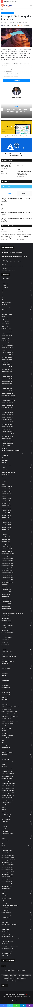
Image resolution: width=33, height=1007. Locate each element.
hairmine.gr (5, 663)
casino (3, 467)
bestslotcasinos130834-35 (8, 398)
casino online (5, 975)
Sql (3, 893)
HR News (4, 678)
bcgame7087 (5, 326)
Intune (3, 690)
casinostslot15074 (6, 589)
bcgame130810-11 (6, 319)
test (18, 164)
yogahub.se (5, 955)
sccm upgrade (5, 980)
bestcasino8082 (6, 340)
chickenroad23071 (6, 623)
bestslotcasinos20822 (7, 412)
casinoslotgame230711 (7, 568)
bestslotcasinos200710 (8, 410)
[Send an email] (8, 25)
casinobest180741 (6, 496)
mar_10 (4, 740)
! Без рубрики (5, 278)
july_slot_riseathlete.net (8, 723)
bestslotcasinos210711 (7, 414)
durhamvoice (5, 642)
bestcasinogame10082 (7, 345)
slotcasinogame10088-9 (8, 855)
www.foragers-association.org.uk (10, 946)
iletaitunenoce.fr (6, 687)
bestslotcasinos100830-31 (8, 395)
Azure (7, 9)
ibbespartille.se (5, 680)
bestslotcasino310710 (7, 383)
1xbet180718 (5, 285)
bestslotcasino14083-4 (8, 357)
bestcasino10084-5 (7, 331)
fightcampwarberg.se (7, 651)
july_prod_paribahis (6, 718)
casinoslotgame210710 (7, 565)
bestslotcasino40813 (7, 386)
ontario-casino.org (6, 802)
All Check (4, 304)
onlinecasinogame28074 (8, 795)
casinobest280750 (6, 520)
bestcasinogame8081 (7, 352)
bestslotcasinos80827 (7, 441)
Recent (24, 193)
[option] (16, 109)
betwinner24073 (6, 445)
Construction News (7, 630)
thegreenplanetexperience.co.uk (10, 905)
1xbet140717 (5, 283)
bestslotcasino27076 (7, 371)
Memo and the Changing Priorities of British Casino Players (16, 111)
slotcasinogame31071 (7, 879)
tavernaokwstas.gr (6, 898)
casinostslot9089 (6, 608)
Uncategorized (5, 919)
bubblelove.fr (5, 460)
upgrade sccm (19, 980)
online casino (5, 978)
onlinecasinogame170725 (8, 788)
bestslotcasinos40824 (7, 438)
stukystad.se (5, 895)
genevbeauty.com (6, 658)
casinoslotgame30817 (7, 575)
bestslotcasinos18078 (7, 405)
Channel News (5, 618)
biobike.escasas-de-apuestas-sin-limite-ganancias (14, 453)
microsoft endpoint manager (25, 975)
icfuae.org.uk (5, 682)
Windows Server (6, 934)
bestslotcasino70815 (7, 390)
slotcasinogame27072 (7, 874)
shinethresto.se (6, 852)
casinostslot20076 (6, 594)
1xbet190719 (5, 287)
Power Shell (5, 821)
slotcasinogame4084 (7, 881)
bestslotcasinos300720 (8, 433)
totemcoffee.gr (6, 910)
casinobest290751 (6, 522)
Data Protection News (7, 632)
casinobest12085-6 (7, 489)
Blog (3, 457)
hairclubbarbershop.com (8, 661)
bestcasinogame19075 (7, 350)
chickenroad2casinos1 (7, 625)
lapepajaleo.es (5, 733)
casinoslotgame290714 (8, 572)
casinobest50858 (6, 532)
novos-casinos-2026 (7, 769)
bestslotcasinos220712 (7, 417)
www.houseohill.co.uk (7, 948)
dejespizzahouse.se (7, 635)
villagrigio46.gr (5, 929)
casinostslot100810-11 (7, 587)
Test (3, 900)
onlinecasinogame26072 (8, 793)
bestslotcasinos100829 (8, 393)
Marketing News (6, 745)
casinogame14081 (6, 544)
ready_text (4, 828)
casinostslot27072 (6, 596)
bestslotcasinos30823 (7, 436)
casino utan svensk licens (8, 472)
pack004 (4, 807)
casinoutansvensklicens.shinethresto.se (12, 611)
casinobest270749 (6, 517)
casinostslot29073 (6, 599)
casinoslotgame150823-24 (8, 556)
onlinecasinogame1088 (7, 781)
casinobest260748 (6, 515)
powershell (12, 978)
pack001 (4, 804)
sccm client (23, 978)
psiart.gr (4, 824)
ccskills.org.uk (5, 615)
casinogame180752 (7, 548)
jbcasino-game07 (6, 692)
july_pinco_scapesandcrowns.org (10, 716)
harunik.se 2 (5, 673)
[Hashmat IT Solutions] (7, 5)
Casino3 (4, 481)
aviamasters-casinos (7, 314)
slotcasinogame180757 (7, 862)
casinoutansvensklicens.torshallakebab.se (12, 613)
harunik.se (4, 670)
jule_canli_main (6, 702)
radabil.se (4, 826)
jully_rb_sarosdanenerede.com (9, 711)
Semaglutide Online (7, 850)
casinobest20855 (6, 498)
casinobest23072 (6, 508)
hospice (4, 675)
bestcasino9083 (6, 343)
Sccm (18, 978)
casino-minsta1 (5, 474)
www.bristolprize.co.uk (7, 936)
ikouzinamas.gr (5, 685)
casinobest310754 (6, 529)
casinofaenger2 (6, 536)
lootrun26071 (5, 737)
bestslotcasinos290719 (8, 431)
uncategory (5, 922)
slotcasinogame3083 (7, 876)
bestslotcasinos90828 (7, 443)
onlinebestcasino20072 (8, 771)
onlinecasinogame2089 (8, 790)
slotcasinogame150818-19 (8, 860)
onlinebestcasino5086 (7, 776)
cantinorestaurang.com (8, 465)
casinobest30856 (6, 527)
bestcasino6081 (6, 338)
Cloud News (5, 627)
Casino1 (4, 477)
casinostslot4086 (6, 603)
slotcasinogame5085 (7, 883)
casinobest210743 (6, 500)
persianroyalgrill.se (6, 816)
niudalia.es (4, 766)
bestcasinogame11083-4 (8, 347)
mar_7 (3, 742)
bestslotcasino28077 (7, 374)
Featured (7, 13)
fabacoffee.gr (5, 644)
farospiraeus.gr (6, 647)
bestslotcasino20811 (7, 362)
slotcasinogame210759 (8, 869)
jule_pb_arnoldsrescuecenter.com (10, 706)
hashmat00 (5, 25)
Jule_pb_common (6, 709)
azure (13, 970)
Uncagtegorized (6, 917)
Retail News (5, 836)
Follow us (4, 986)
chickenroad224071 (7, 620)
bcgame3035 (5, 323)
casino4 (4, 484)
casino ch (4, 469)
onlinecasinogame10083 (8, 778)
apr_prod (4, 309)
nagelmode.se (5, 759)
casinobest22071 (6, 503)
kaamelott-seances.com (8, 725)
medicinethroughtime (7, 752)
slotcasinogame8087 (7, 886)
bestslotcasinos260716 (8, 424)
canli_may (4, 462)
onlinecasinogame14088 (8, 785)
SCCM (11, 13)
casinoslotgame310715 (7, 577)
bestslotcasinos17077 (7, 402)
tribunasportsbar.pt (6, 912)
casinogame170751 (7, 546)
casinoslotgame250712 (7, 570)
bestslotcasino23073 (7, 366)
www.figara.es (5, 943)
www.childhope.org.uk (7, 941)
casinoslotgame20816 (7, 563)
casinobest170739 (6, 491)
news (3, 764)
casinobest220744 (6, 505)
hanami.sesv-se (6, 668)
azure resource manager (7, 972)
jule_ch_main (5, 704)
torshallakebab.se (6, 907)
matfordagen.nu (6, 747)
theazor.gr (4, 903)
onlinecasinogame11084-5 (8, 783)
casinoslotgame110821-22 (8, 553)
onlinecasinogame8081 (7, 800)
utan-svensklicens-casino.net (9, 927)
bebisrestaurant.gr (6, 328)
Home (3, 9)
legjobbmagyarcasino (7, 735)
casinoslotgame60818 (7, 579)
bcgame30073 (5, 321)
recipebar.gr (5, 831)
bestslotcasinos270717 (7, 426)
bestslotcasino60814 (7, 388)
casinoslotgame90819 (7, 582)
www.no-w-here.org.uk (7, 950)
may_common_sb (6, 749)
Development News (7, 637)
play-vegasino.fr (6, 819)
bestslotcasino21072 (7, 364)
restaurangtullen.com (7, 833)
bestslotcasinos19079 (7, 407)
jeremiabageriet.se (6, 694)
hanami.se (4, 666)
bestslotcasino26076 (7, 369)
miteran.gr (4, 754)
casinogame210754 (7, 551)
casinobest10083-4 (7, 486)
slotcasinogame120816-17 (8, 857)
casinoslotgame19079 (7, 560)
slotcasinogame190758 (8, 864)
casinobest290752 (6, 524)
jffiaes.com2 (5, 699)
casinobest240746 (6, 510)
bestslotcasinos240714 (8, 419)
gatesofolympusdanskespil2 (9, 656)
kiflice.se (4, 730)
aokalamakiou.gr (6, 307)
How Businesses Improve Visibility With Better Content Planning (8, 165)
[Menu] (31, 6)
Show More (16, 80)
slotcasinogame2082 (7, 867)
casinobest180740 (6, 493)
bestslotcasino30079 (7, 378)
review (3, 838)
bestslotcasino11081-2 (7, 354)
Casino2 (4, 479)
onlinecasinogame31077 (8, 797)
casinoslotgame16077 (7, 558)
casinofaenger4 (6, 541)
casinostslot (5, 584)
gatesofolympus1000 (7, 654)
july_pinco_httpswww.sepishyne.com (11, 714)
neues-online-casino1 (7, 761)
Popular (9, 193)
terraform (12, 980)
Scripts (4, 848)
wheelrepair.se (5, 931)
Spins (3, 891)
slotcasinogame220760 (8, 871)
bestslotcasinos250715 (7, 422)
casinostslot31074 (6, 601)
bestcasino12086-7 (7, 333)
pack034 (4, 812)
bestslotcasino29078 (7, 376)
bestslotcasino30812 (7, 381)
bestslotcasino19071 (7, 359)
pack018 (4, 809)
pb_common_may (6, 814)
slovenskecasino (6, 888)
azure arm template (21, 970)
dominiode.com (6, 639)
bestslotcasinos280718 (7, 429)
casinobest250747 (6, 512)
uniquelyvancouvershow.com (9, 924)
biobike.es (4, 448)
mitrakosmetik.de (6, 757)
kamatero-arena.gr (6, 728)
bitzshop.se (5, 455)
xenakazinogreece (6, 953)
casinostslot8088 (6, 606)
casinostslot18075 (6, 591)
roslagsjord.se (5, 840)
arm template (7, 970)
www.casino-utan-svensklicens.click (11, 939)
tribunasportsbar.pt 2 (7, 915)
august (3, 311)
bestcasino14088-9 (7, 335)
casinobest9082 (6, 534)
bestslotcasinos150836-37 (8, 400)
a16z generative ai (6, 302)
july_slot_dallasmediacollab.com (10, 721)
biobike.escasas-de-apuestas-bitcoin (11, 450)
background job (18, 972)
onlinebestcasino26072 (8, 773)
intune (15, 975)
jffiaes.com (5, 697)
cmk (11, 975)
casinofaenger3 (6, 539)
